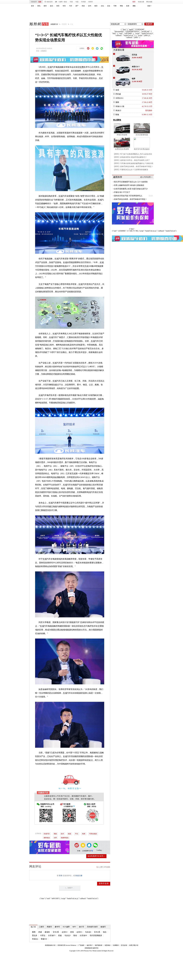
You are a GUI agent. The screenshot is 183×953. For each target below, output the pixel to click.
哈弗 (81, 67)
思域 (72, 932)
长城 (50, 67)
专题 (76, 2)
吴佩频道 (44, 51)
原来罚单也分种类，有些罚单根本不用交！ (130, 199)
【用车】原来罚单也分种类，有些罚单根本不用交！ (133, 166)
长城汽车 (47, 834)
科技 (83, 6)
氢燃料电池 (64, 838)
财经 (45, 6)
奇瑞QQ (35, 939)
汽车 (70, 6)
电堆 (83, 834)
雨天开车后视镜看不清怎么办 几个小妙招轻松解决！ (131, 182)
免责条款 (108, 945)
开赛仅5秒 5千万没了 (122, 192)
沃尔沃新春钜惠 (142, 135)
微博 (60, 2)
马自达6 (88, 932)
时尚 (64, 6)
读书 (89, 6)
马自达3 (67, 935)
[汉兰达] (122, 58)
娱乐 (51, 6)
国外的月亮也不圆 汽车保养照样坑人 (128, 196)
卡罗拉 (42, 935)
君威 (40, 932)
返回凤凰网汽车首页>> (96, 856)
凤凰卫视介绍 (133, 945)
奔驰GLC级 (120, 106)
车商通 (83, 2)
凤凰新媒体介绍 (50, 945)
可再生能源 (93, 834)
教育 (95, 6)
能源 (69, 834)
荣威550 (44, 939)
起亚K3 (64, 932)
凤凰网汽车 (37, 24)
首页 (32, 6)
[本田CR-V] (122, 70)
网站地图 (149, 2)
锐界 (133, 79)
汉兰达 (134, 55)
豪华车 (57, 927)
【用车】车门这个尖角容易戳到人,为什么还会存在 (132, 154)
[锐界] (122, 82)
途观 (117, 90)
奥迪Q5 (118, 110)
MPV (74, 927)
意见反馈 (124, 945)
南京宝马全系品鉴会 (142, 149)
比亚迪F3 (51, 935)
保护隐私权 (98, 945)
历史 (108, 6)
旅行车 (81, 927)
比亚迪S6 (83, 935)
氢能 (55, 834)
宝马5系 (97, 932)
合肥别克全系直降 (122, 149)
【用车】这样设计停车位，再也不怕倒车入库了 (131, 160)
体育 (57, 6)
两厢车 (49, 927)
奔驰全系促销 (122, 135)
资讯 (38, 6)
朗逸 (117, 115)
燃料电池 (47, 838)
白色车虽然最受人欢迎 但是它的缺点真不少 (131, 189)
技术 (62, 834)
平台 (76, 834)
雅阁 (33, 932)
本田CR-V (136, 67)
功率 (55, 838)
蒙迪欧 (47, 932)
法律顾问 (116, 945)
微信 (65, 2)
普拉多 (34, 935)
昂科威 (118, 94)
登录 (133, 2)
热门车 (33, 927)
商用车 (90, 2)
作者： (79, 851)
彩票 (127, 6)
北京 (39, 2)
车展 (71, 2)
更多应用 (50, 2)
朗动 (75, 935)
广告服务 (81, 945)
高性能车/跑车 (92, 927)
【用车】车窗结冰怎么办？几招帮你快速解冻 (130, 170)
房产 (76, 6)
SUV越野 (66, 927)
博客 (121, 6)
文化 (102, 6)
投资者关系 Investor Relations (67, 945)
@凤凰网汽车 (86, 851)
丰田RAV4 (119, 98)
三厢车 (41, 927)
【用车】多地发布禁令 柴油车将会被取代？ (130, 157)
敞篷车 (103, 927)
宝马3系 (56, 932)
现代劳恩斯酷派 (96, 935)
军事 (115, 6)
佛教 (134, 6)
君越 (60, 935)
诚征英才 (90, 945)
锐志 (104, 932)
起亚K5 (79, 932)
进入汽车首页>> (146, 177)
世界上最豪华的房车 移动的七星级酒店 (129, 185)
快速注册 (141, 2)
